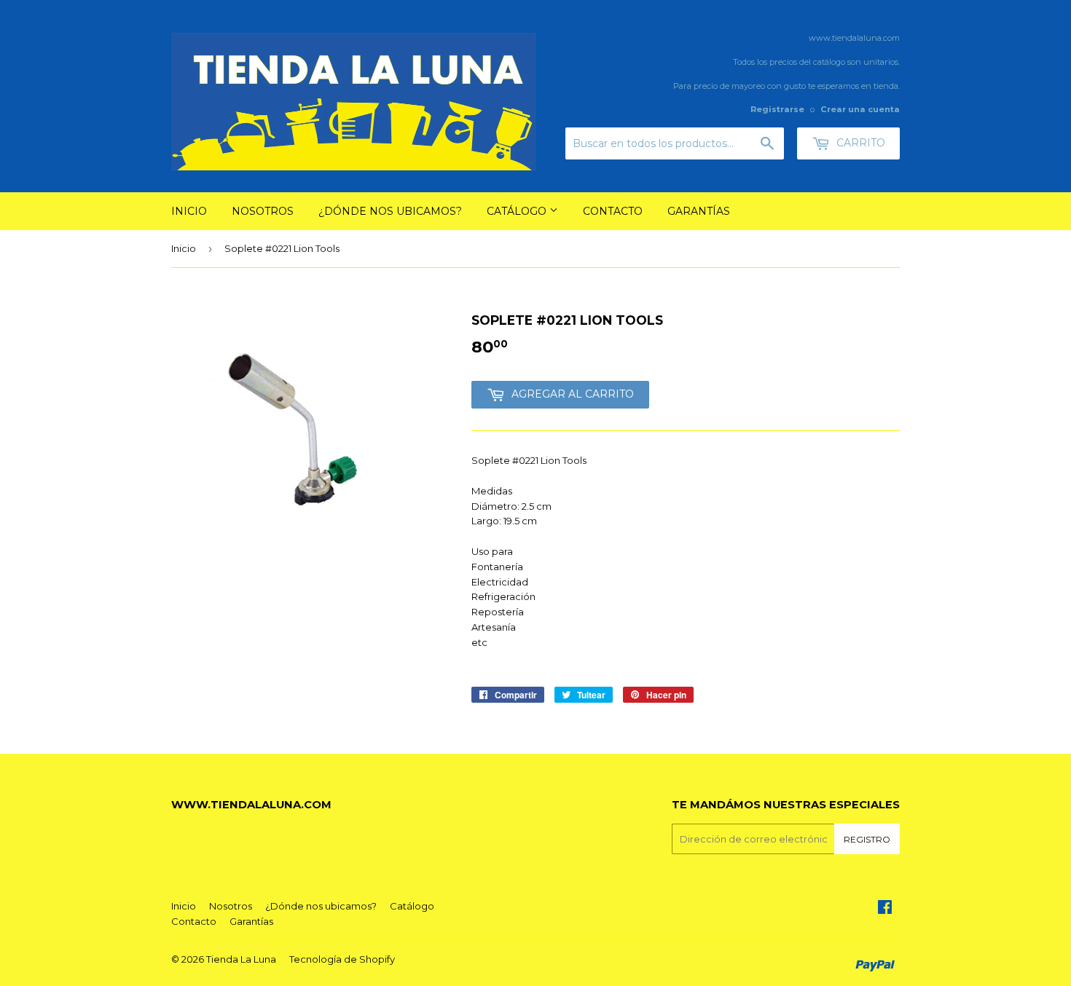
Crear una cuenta (860, 109)
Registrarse (777, 109)
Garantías (698, 211)
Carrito (859, 142)
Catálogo (518, 211)
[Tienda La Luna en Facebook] (884, 909)
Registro (867, 839)
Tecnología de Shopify (342, 959)
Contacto (613, 211)
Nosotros (263, 211)
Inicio (189, 211)
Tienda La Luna (241, 959)
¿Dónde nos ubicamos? (390, 211)
